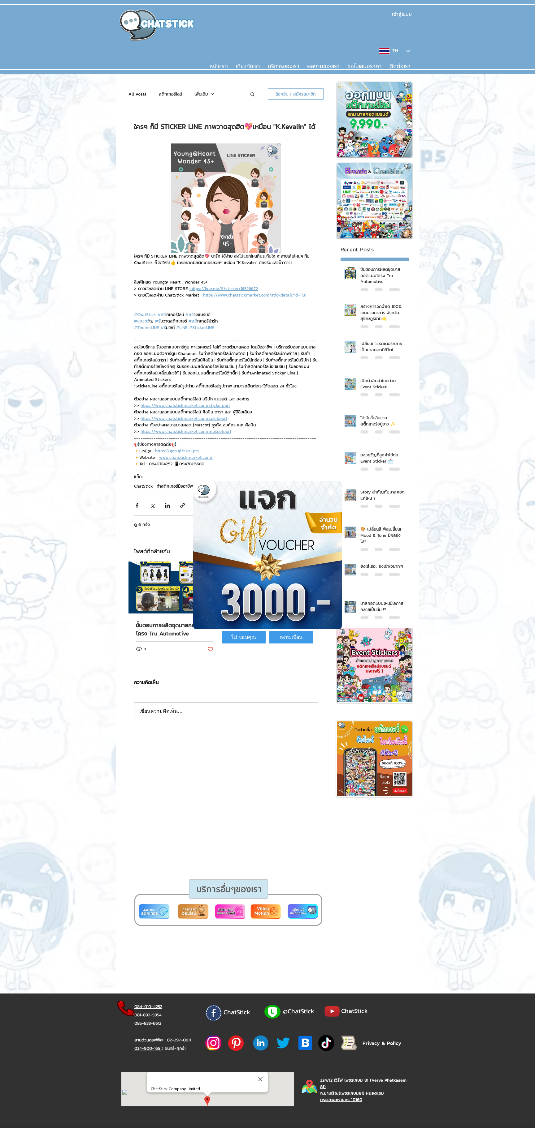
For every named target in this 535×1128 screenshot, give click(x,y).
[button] (244, 637)
